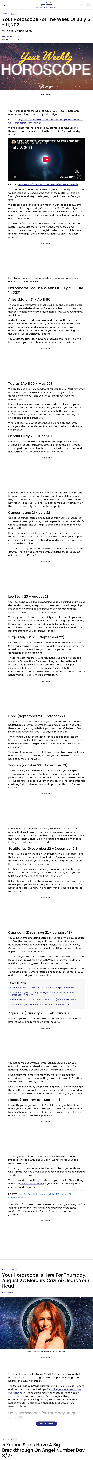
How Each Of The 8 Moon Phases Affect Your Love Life (48, 184)
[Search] (81, 4)
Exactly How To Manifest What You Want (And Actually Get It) (45, 999)
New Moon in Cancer (32, 1183)
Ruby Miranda (8, 36)
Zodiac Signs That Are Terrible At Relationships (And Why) (43, 987)
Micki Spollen (7, 1293)
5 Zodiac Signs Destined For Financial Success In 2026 (41, 1004)
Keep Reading (46, 1424)
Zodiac (14, 14)
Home (4, 14)
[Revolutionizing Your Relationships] (46, 4)
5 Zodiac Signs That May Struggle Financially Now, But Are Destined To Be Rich (43, 993)
